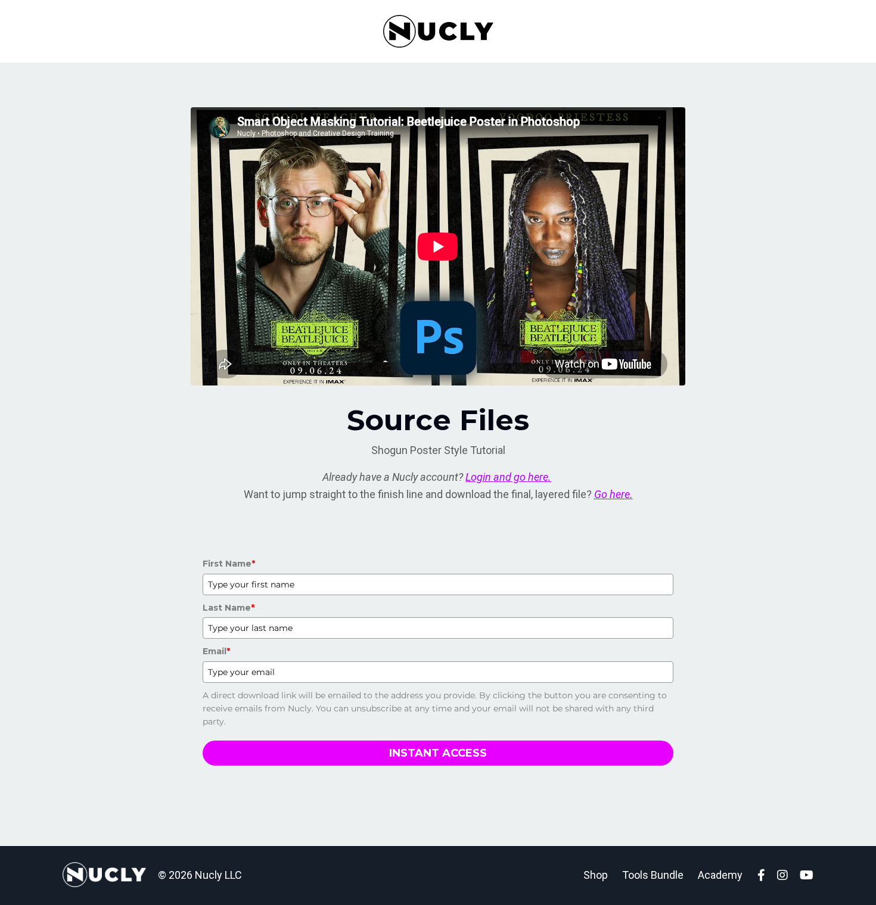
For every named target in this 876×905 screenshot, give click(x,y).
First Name (229, 563)
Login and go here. (508, 477)
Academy (720, 875)
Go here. (613, 494)
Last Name (228, 607)
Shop (595, 875)
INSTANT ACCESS (438, 753)
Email (216, 651)
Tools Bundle (653, 875)
